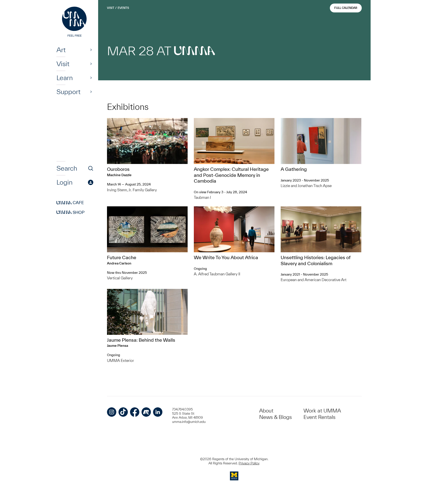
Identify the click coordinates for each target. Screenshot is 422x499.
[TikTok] (123, 412)
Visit (62, 63)
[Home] (74, 22)
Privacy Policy (249, 463)
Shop (70, 212)
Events (123, 8)
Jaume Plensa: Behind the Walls (141, 340)
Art (61, 49)
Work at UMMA (322, 411)
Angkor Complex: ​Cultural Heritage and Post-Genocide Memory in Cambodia (231, 174)
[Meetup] (146, 412)
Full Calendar (345, 8)
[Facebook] (134, 412)
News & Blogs (275, 417)
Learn (64, 77)
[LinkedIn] (157, 412)
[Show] (91, 49)
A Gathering (294, 169)
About (266, 411)
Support (68, 91)
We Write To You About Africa (226, 257)
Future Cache (121, 257)
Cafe (70, 202)
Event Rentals (319, 417)
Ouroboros (118, 169)
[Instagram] (111, 412)
